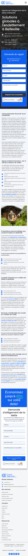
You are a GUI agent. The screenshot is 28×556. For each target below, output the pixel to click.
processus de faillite (12, 299)
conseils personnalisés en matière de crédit (12, 365)
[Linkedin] (18, 554)
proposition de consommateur (18, 237)
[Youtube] (14, 554)
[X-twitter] (12, 554)
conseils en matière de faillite (17, 363)
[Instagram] (16, 554)
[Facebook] (9, 554)
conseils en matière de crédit (9, 320)
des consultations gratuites (9, 194)
